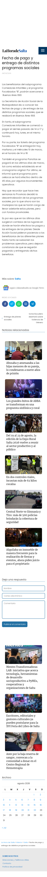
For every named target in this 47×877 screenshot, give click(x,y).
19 (16, 810)
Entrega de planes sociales (12, 318)
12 (16, 805)
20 (22, 810)
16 (41, 805)
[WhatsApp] (19, 304)
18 (10, 810)
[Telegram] (33, 304)
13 (22, 805)
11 (9, 805)
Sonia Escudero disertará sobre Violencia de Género (36, 318)
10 (4, 805)
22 (35, 810)
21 (28, 810)
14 (28, 805)
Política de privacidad (12, 866)
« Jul (4, 827)
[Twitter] (12, 304)
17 (4, 810)
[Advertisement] (23, 23)
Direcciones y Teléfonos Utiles (16, 860)
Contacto (7, 863)
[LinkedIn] (26, 304)
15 (34, 805)
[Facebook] (5, 304)
